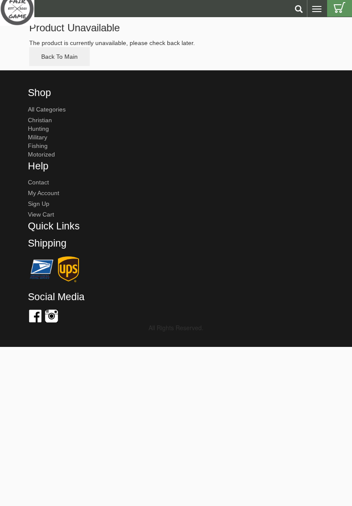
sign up (38, 203)
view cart (41, 214)
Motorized (41, 154)
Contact (38, 182)
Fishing (38, 145)
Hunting (38, 128)
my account (43, 193)
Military (37, 137)
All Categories (47, 109)
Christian (40, 120)
